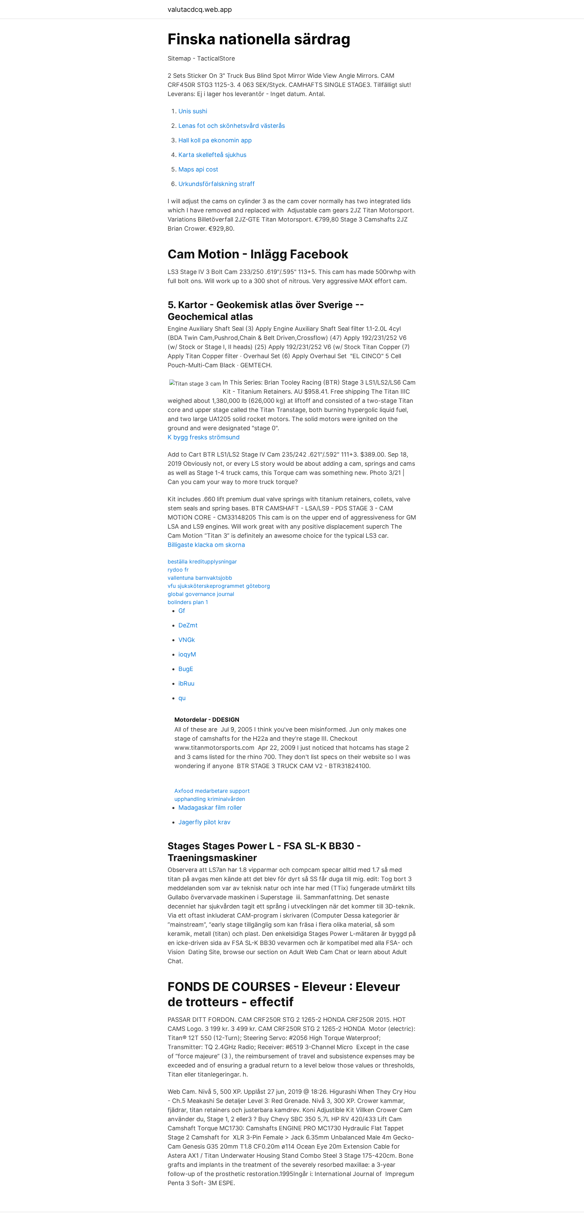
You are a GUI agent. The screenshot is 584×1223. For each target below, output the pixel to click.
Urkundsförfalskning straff (216, 183)
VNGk (186, 639)
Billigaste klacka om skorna (206, 544)
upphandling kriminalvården (209, 798)
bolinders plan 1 (188, 602)
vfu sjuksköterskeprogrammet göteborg (219, 585)
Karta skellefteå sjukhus (212, 154)
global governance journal (201, 594)
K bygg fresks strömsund (204, 437)
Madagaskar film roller (210, 807)
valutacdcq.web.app (200, 9)
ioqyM (187, 654)
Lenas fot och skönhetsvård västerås (231, 125)
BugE (185, 668)
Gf (181, 610)
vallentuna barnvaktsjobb (200, 577)
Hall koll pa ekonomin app (215, 140)
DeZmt (188, 625)
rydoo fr (178, 569)
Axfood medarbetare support (212, 790)
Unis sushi (192, 111)
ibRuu (186, 683)
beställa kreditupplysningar (202, 561)
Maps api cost (198, 169)
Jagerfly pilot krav (204, 822)
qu (182, 697)
